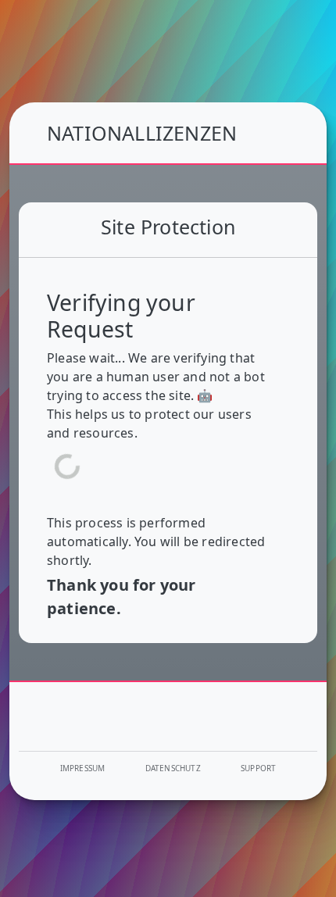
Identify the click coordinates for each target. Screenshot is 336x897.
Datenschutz (173, 768)
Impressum (82, 768)
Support (258, 768)
